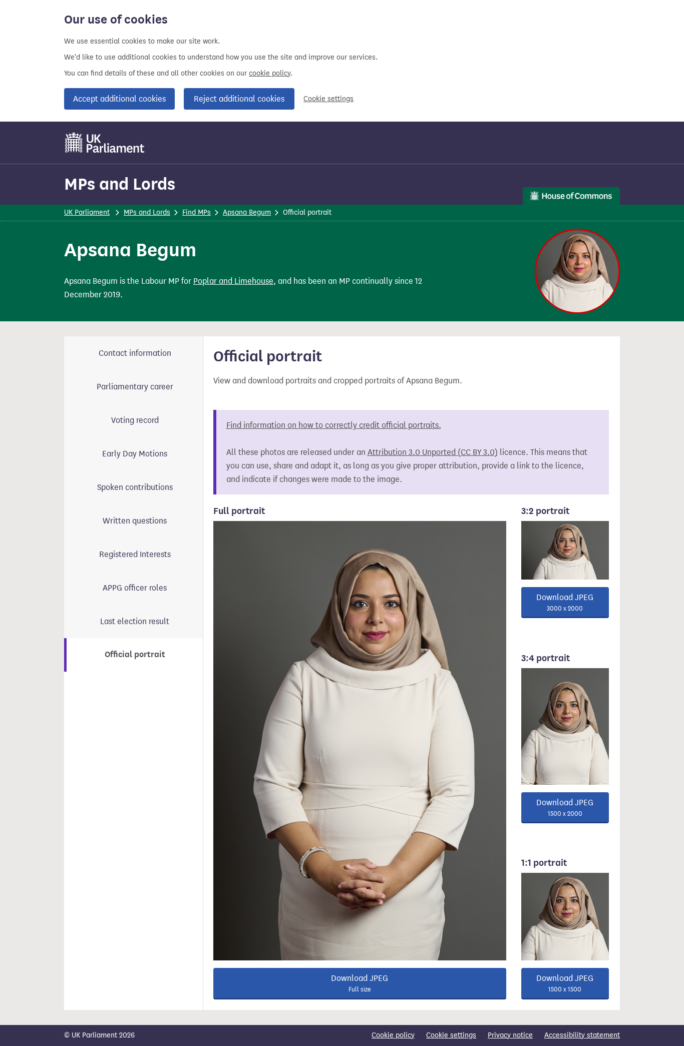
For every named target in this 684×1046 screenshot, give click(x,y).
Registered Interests (135, 554)
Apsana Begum (247, 212)
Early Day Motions (134, 453)
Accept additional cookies (119, 99)
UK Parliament (87, 212)
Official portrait (135, 655)
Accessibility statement (582, 1035)
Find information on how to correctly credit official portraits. (333, 425)
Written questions (135, 521)
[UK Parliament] (105, 143)
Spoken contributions (135, 487)
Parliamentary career (135, 386)
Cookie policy (393, 1035)
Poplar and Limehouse (233, 281)
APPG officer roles (135, 588)
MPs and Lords (119, 184)
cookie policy (269, 73)
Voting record (135, 420)
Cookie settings (328, 99)
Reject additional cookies (239, 99)
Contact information (135, 353)
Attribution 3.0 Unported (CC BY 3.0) (433, 452)
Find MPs (196, 212)
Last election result (134, 621)
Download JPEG (359, 983)
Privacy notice (510, 1035)
